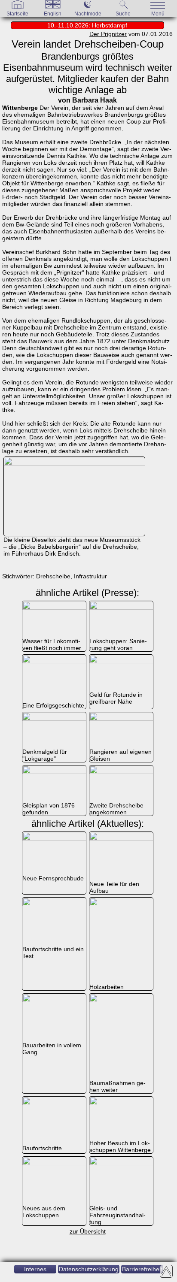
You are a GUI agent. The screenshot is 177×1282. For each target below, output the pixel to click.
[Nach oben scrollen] (166, 1271)
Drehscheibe (53, 576)
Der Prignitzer (108, 33)
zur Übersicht (88, 1231)
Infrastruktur (90, 576)
